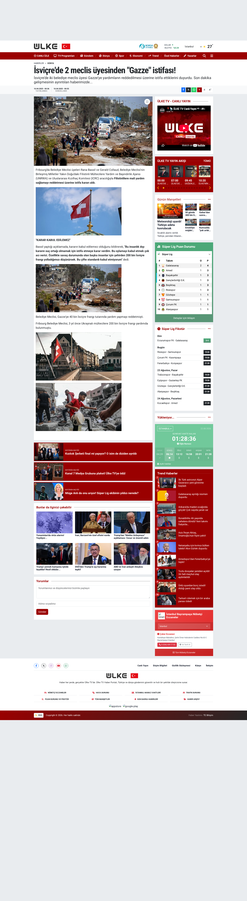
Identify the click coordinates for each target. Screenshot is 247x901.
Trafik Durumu (193, 693)
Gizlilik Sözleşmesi (181, 665)
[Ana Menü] (211, 56)
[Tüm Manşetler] (209, 199)
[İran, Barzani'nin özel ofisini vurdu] (93, 522)
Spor (121, 55)
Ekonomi (138, 55)
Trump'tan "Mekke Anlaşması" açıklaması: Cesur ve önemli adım (131, 536)
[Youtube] (58, 665)
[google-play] (130, 706)
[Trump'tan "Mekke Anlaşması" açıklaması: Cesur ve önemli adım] (132, 522)
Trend (155, 55)
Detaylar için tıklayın (184, 318)
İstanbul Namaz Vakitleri (148, 693)
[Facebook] (36, 665)
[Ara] (204, 56)
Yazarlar (191, 55)
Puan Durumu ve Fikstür (57, 699)
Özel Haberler (171, 55)
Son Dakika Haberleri (147, 699)
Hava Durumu (102, 693)
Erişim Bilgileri (160, 665)
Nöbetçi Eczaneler (57, 693)
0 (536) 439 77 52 (168, 645)
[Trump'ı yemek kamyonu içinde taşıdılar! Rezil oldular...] (54, 553)
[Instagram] (51, 665)
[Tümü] (209, 417)
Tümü (207, 160)
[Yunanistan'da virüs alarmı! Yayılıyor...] (54, 522)
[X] (43, 665)
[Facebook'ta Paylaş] (183, 89)
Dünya (106, 55)
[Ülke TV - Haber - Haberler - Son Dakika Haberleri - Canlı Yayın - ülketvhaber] (53, 46)
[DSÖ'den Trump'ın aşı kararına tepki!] (93, 553)
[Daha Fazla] (199, 89)
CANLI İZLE (42, 55)
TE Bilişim (208, 715)
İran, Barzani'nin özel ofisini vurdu (92, 535)
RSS (40, 715)
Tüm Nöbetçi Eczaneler (185, 652)
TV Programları (66, 55)
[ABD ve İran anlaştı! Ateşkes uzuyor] (132, 553)
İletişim (209, 665)
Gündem (88, 55)
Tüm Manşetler (102, 699)
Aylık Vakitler (165, 464)
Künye (198, 665)
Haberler (39, 63)
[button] (158, 188)
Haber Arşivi (193, 699)
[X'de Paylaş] (188, 89)
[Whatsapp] (66, 665)
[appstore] (115, 706)
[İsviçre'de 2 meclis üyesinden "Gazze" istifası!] (93, 131)
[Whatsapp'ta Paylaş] (193, 89)
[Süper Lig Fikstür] (209, 328)
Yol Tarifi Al (186, 645)
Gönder (42, 611)
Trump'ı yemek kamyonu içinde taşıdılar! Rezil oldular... (52, 568)
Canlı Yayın (143, 665)
